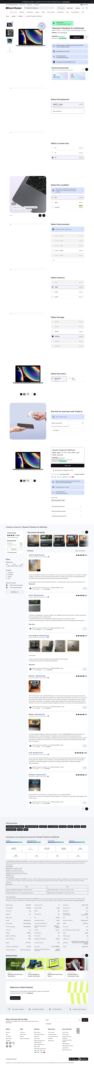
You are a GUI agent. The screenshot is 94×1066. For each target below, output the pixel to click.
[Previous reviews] (82, 808)
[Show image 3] (31, 394)
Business (77, 8)
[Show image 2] (27, 394)
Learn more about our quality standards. (73, 900)
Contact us (22, 1032)
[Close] (92, 2)
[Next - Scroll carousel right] (86, 69)
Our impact (8, 1036)
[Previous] (21, 394)
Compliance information (79, 474)
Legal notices (65, 1047)
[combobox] (67, 423)
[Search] (25, 8)
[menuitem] (30, 12)
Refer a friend (37, 1032)
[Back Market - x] (10, 1046)
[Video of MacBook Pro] (10, 33)
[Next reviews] (86, 808)
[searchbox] (40, 7)
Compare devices (52, 1034)
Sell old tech (37, 1038)
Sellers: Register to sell (39, 1044)
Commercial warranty (39, 1034)
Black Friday (51, 1040)
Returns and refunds (24, 1038)
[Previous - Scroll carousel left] (82, 69)
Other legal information (67, 1045)
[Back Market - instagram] (7, 1043)
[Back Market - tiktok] (10, 1043)
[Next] (34, 394)
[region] (70, 76)
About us (8, 1032)
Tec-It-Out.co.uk (63, 474)
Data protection (66, 1043)
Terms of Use (65, 1032)
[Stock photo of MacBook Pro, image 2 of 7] (10, 41)
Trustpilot (8, 1040)
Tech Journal (51, 1032)
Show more (32, 584)
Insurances (36, 1036)
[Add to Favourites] (86, 37)
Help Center (23, 1034)
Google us (30, 993)
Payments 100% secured (40, 1048)
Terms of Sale (65, 1034)
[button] (41, 26)
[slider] (7, 566)
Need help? (70, 8)
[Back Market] (14, 8)
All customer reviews (53, 1036)
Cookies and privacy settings (67, 1040)
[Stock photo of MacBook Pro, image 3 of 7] (10, 49)
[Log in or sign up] (83, 8)
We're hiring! (9, 1038)
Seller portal (37, 1046)
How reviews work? (13, 552)
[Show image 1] (24, 394)
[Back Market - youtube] (13, 1043)
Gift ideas (50, 1038)
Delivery (22, 1036)
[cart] (86, 8)
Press (7, 1034)
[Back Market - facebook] (7, 1046)
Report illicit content (67, 1049)
